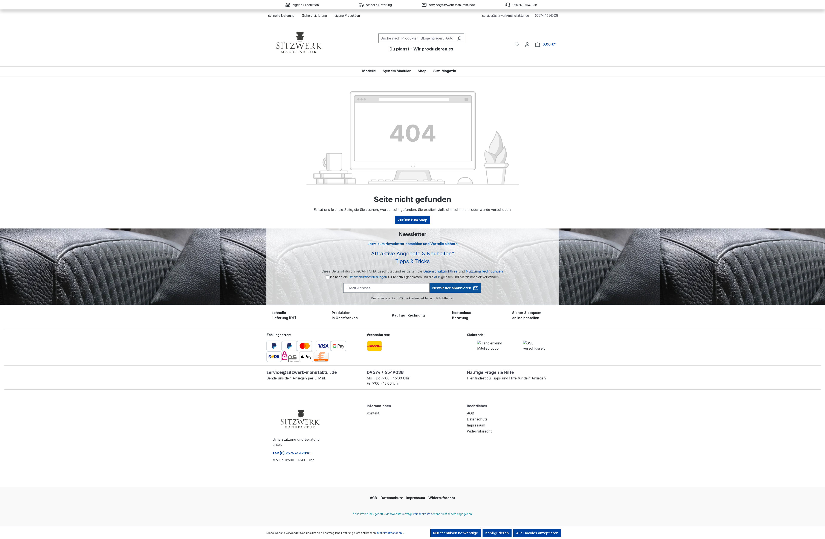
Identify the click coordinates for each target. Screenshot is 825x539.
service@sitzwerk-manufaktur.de (505, 15)
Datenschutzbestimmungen (368, 277)
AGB (437, 277)
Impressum (476, 425)
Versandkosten (422, 514)
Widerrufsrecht (479, 431)
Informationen (379, 406)
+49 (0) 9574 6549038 (291, 453)
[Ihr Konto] (527, 44)
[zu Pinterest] (305, 478)
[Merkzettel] (517, 44)
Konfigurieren (497, 533)
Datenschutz (477, 419)
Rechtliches (477, 406)
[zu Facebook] (290, 478)
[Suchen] (459, 38)
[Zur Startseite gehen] (298, 43)
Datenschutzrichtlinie (440, 271)
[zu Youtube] (321, 478)
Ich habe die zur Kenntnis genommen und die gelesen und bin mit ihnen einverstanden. (414, 277)
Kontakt (373, 413)
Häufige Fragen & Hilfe (490, 372)
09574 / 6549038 (547, 15)
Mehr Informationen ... (390, 532)
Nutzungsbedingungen (484, 271)
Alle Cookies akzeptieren (537, 533)
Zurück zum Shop (412, 220)
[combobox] (416, 38)
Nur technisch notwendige (455, 533)
